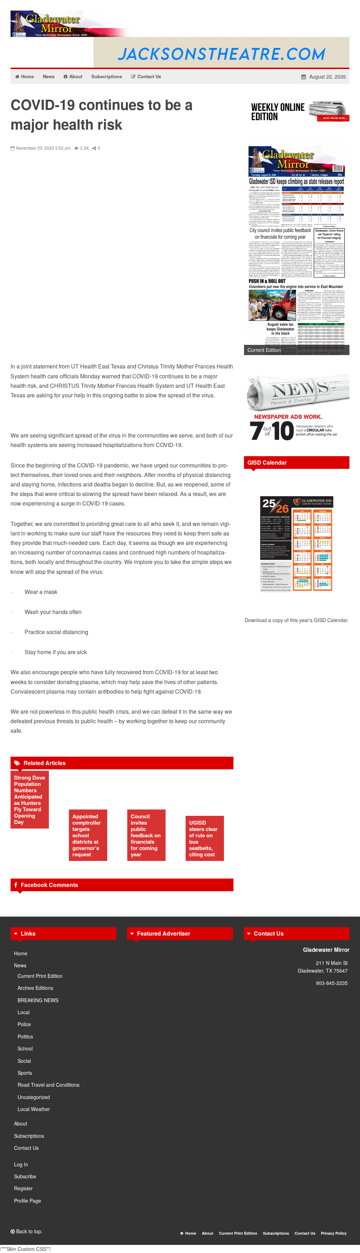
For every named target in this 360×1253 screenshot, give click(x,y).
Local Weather (34, 1108)
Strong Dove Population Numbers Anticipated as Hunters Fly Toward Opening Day (29, 799)
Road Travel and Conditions (48, 1084)
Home (20, 953)
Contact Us (26, 1147)
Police (24, 1024)
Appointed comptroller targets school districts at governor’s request (86, 835)
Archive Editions (35, 987)
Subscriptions (29, 1135)
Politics (25, 1036)
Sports (25, 1072)
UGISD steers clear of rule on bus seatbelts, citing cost (203, 838)
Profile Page (27, 1200)
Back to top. (29, 1231)
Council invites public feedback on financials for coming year (146, 835)
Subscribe (25, 1176)
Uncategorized (34, 1096)
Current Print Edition (40, 975)
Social (24, 1060)
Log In (21, 1164)
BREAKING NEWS (38, 1000)
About (20, 1123)
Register (23, 1188)
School (25, 1048)
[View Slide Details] (296, 248)
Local (24, 1012)
